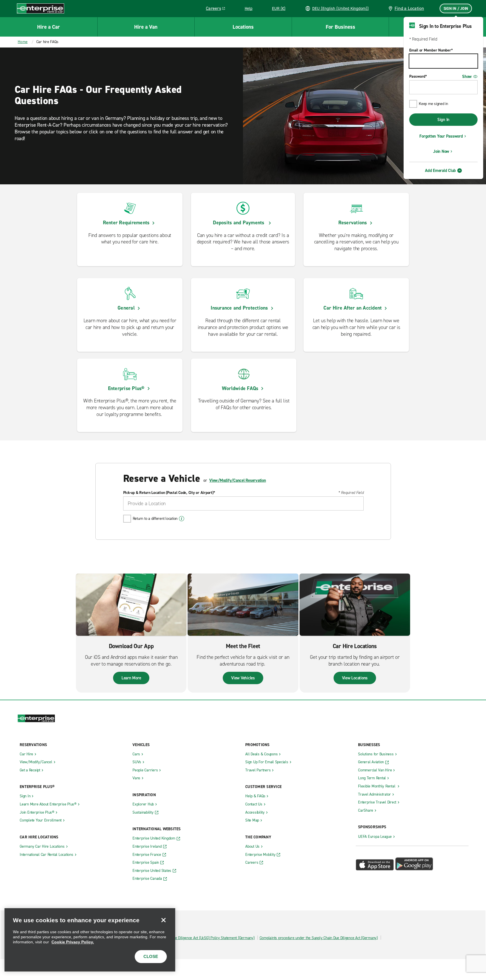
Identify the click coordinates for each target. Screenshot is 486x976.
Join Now (441, 151)
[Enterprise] (40, 8)
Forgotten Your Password (441, 136)
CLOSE (150, 956)
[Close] (163, 920)
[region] (89, 939)
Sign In (443, 119)
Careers (217, 9)
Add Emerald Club (440, 170)
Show (467, 76)
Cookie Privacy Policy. (72, 942)
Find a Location (409, 8)
